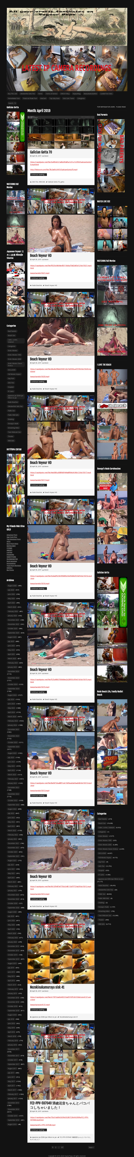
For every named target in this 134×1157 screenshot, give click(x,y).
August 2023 (12, 753)
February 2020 (13, 938)
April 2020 (11, 929)
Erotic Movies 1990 (14, 355)
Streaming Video (13, 428)
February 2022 (13, 835)
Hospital (11, 387)
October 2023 (12, 742)
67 (62, 1147)
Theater (10, 436)
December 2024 (13, 671)
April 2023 (11, 770)
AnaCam (43, 98)
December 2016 (13, 1103)
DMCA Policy (65, 94)
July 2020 (11, 916)
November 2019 (13, 950)
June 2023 (11, 762)
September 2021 (13, 856)
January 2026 (12, 616)
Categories (81, 98)
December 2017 (13, 1049)
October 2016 (12, 1116)
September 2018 (13, 1011)
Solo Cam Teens (68, 98)
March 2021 (12, 882)
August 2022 (12, 809)
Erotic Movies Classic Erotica (15, 364)
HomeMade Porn (14, 98)
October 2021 (12, 852)
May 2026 (11, 598)
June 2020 (11, 920)
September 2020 (13, 908)
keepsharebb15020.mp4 (39, 376)
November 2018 (13, 1002)
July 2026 (11, 590)
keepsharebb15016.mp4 (39, 583)
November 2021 (13, 848)
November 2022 (13, 794)
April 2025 (11, 654)
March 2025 (12, 658)
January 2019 (12, 993)
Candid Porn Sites (106, 94)
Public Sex (11, 411)
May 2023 (11, 766)
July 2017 (11, 1073)
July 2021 (11, 865)
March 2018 (12, 1036)
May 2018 (11, 1028)
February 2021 (13, 886)
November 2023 (13, 736)
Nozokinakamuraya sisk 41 (47, 987)
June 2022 (11, 818)
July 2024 (11, 699)
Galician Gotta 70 (41, 152)
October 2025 (12, 628)
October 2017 (12, 1060)
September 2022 (13, 805)
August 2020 (12, 912)
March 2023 (12, 775)
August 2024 (12, 695)
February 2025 (13, 663)
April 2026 (11, 603)
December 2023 (13, 729)
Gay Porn (11, 378)
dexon (46, 156)
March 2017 (12, 1090)
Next (90, 1147)
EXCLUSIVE (11, 370)
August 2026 (12, 586)
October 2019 (12, 955)
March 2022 (12, 830)
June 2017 (11, 1077)
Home (40, 94)
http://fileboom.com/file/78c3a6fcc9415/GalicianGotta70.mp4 (53, 169)
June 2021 (11, 869)
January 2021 (12, 890)
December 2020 (13, 895)
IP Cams (11, 391)
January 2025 (12, 667)
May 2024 (11, 708)
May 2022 (11, 822)
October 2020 (12, 903)
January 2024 (12, 725)
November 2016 (13, 1109)
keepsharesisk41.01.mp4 (40, 1004)
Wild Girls (42, 182)
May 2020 (11, 925)
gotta (62, 182)
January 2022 (12, 839)
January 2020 (12, 942)
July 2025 (11, 641)
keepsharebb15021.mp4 (39, 273)
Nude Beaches (37, 285)
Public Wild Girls (13, 415)
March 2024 (12, 717)
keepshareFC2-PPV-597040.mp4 (42, 1125)
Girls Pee (35, 182)
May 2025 (11, 650)
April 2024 (11, 712)
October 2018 (12, 1006)
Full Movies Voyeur (14, 374)
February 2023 (13, 779)
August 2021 (12, 860)
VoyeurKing (76, 94)
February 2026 (13, 611)
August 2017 (12, 1068)
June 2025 (11, 646)
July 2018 (11, 1019)
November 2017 (13, 1056)
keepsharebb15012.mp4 (39, 894)
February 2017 (13, 1094)
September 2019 (13, 959)
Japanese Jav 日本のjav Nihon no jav (44, 1017)
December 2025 (13, 620)
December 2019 (13, 946)
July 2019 (11, 968)
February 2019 (13, 989)
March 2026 (12, 607)
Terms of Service (51, 94)
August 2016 (12, 1124)
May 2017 (11, 1081)
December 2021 (13, 843)
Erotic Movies (12, 351)
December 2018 (13, 998)
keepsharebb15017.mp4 (39, 480)
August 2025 (12, 637)
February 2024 (13, 721)
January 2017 (12, 1098)
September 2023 (13, 747)
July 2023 (11, 757)
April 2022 (11, 826)
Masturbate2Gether (90, 94)
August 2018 (12, 1015)
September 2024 (13, 689)
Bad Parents (12, 331)
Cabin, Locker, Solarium (13, 341)
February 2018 (13, 1041)
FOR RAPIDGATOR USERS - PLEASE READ (111, 107)
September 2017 (13, 1064)
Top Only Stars (55, 98)
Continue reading (39, 174)
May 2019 (11, 976)
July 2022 (11, 813)
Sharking (11, 419)
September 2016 (13, 1120)
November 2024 (13, 678)
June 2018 (11, 1023)
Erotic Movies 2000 (14, 359)
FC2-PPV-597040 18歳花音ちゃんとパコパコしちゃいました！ (60, 1105)
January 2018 (12, 1045)
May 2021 (11, 873)
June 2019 (11, 972)
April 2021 (11, 878)
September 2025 (13, 633)
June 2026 (11, 594)
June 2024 (11, 704)
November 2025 (13, 624)
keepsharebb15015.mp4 (39, 687)
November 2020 (13, 899)
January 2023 (12, 783)
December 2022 (13, 787)
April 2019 (11, 981)
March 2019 (12, 985)
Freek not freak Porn (30, 98)
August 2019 (12, 963)
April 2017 (11, 1086)
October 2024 (12, 684)
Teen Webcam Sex (14, 432)
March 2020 (12, 933)
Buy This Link (12, 94)
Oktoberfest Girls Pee (27, 94)
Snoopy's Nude (13, 424)
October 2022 (12, 800)
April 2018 (11, 1032)
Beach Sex (11, 335)
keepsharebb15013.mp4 (39, 790)
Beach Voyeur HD (41, 256)
